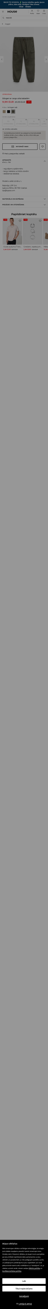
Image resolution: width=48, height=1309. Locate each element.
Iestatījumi (24, 1296)
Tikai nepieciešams (24, 1288)
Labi (24, 1281)
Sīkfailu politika (34, 1268)
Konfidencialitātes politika (11, 1271)
